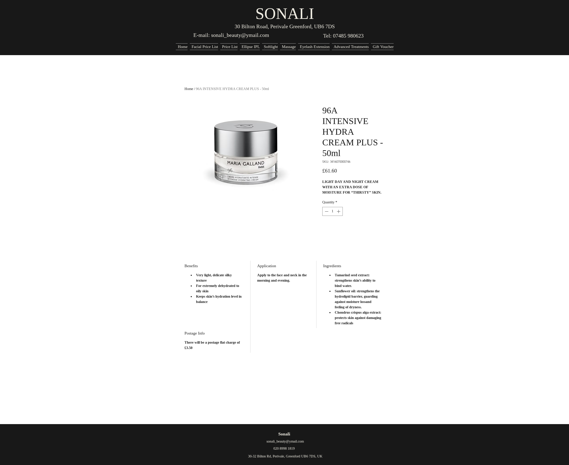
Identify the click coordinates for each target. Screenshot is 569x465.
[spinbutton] (332, 211)
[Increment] (339, 211)
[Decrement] (326, 211)
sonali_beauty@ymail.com (240, 35)
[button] (350, 46)
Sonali (284, 433)
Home (188, 89)
